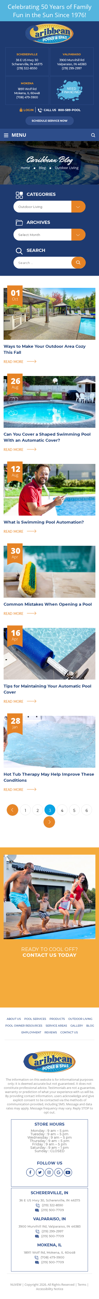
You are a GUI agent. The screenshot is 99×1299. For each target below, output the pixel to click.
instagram (49, 1172)
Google (58, 1172)
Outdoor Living (80, 1019)
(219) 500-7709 (52, 1210)
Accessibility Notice (49, 1289)
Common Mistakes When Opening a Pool (48, 604)
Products (57, 1019)
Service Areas (56, 1025)
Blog (90, 1025)
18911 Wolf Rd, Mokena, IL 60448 (49, 1252)
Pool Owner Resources (23, 1025)
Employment (31, 1032)
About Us (14, 1019)
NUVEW (15, 1284)
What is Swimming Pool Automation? (44, 522)
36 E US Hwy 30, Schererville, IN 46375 (49, 1200)
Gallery (76, 1025)
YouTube (68, 1172)
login (29, 110)
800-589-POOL (69, 110)
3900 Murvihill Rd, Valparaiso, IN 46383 (49, 1226)
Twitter (40, 1172)
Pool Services (35, 1019)
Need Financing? (71, 90)
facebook (30, 1172)
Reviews (50, 1032)
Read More (13, 362)
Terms (82, 1284)
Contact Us (69, 1032)
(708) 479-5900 (27, 97)
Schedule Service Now (50, 120)
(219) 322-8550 (27, 68)
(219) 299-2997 (72, 68)
